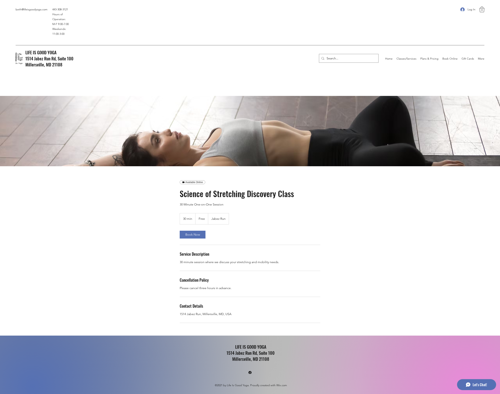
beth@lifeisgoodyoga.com (31, 9)
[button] (481, 9)
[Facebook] (250, 372)
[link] (192, 235)
